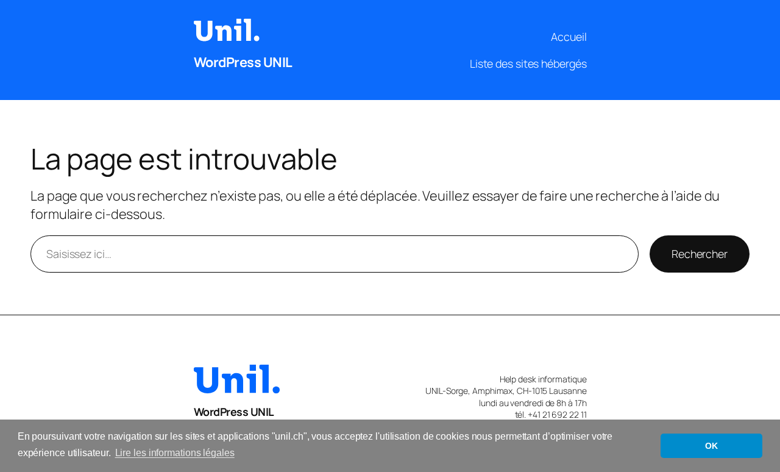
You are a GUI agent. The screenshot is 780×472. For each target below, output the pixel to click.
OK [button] (711, 446)
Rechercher (700, 253)
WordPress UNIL (243, 62)
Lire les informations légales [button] (175, 453)
